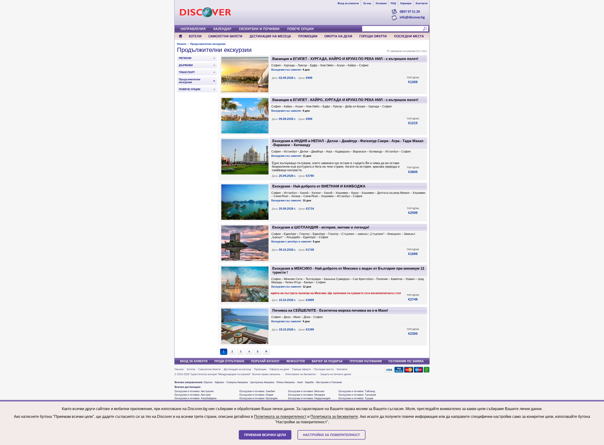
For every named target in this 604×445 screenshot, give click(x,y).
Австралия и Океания (329, 382)
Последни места (324, 369)
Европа (208, 382)
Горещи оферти (301, 369)
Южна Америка (286, 382)
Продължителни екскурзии (208, 43)
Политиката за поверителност (280, 417)
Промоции (260, 369)
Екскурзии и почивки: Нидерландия (309, 398)
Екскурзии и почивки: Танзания (357, 394)
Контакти (342, 369)
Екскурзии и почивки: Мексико (306, 391)
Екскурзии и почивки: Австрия (193, 394)
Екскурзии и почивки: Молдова (306, 394)
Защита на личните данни (335, 374)
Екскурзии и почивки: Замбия (257, 391)
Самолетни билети (209, 369)
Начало (181, 43)
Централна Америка (262, 382)
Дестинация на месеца (237, 369)
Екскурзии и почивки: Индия (256, 394)
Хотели (191, 369)
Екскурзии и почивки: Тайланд (357, 391)
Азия (300, 382)
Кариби (309, 382)
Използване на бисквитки (300, 374)
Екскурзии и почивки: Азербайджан (196, 398)
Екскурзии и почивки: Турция (356, 398)
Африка (219, 382)
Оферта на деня (279, 369)
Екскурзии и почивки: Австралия (194, 391)
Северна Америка (237, 382)
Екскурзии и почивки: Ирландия (258, 398)
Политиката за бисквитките (334, 417)
